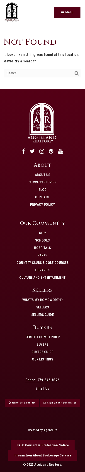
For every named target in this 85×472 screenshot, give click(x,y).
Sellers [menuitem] (42, 307)
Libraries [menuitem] (42, 270)
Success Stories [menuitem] (42, 182)
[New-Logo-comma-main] (12, 12)
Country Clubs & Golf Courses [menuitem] (42, 263)
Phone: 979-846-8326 (42, 380)
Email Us (42, 388)
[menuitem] (42, 211)
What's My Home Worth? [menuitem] (42, 300)
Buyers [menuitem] (42, 344)
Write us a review (23, 402)
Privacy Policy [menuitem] (42, 205)
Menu (68, 12)
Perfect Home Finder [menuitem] (42, 337)
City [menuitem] (42, 233)
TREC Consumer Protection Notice (42, 445)
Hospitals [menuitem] (42, 248)
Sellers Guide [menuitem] (42, 315)
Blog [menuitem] (43, 190)
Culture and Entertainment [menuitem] (42, 278)
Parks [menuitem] (42, 255)
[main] (42, 57)
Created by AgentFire (42, 430)
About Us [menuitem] (42, 175)
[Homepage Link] (42, 122)
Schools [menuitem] (42, 240)
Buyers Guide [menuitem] (42, 352)
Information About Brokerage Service (43, 455)
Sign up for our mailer (61, 402)
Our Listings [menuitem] (42, 359)
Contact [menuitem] (42, 197)
